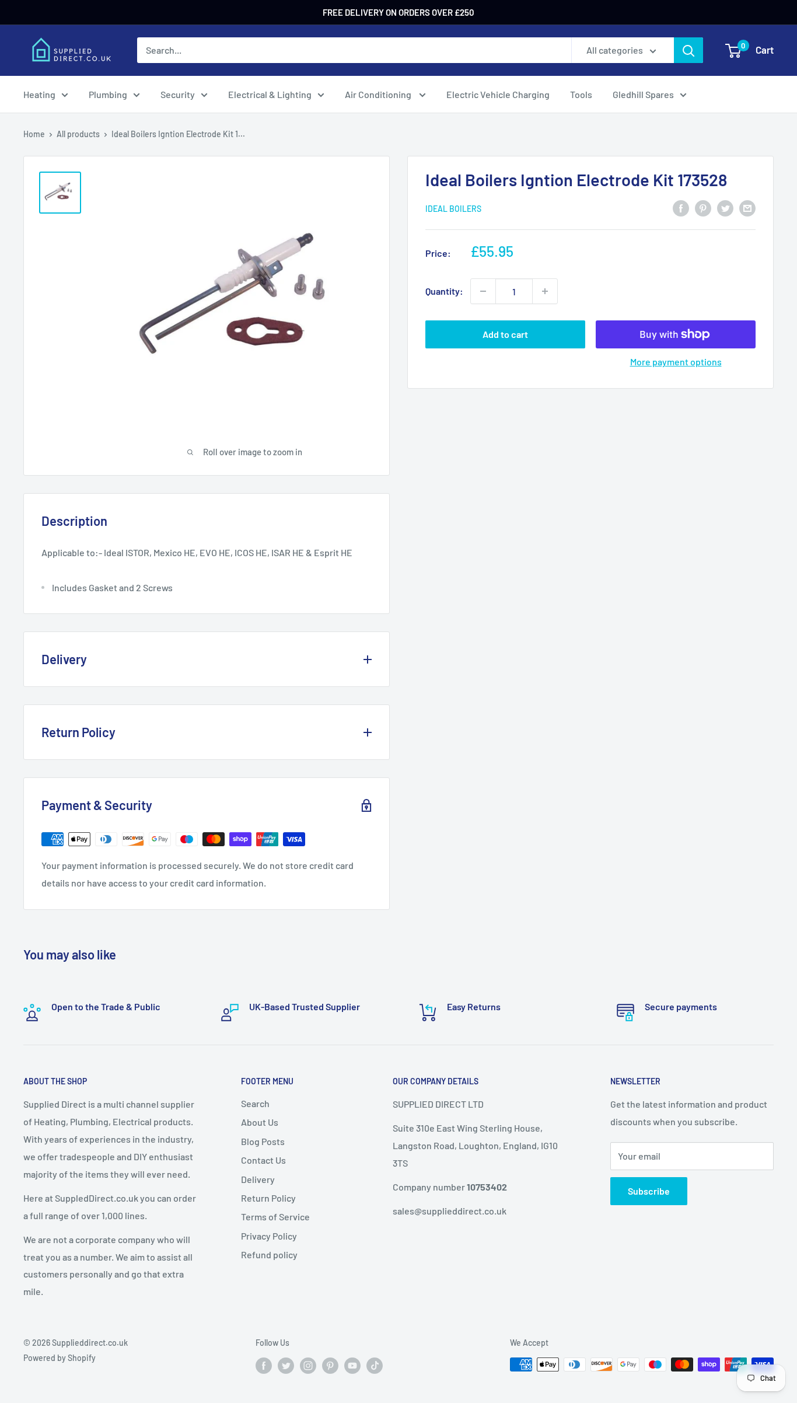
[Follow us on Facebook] (264, 1365)
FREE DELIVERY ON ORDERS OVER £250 (398, 12)
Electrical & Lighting (270, 94)
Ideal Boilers (453, 209)
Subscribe (649, 1190)
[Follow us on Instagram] (308, 1365)
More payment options (676, 361)
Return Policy (268, 1197)
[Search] (688, 50)
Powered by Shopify (59, 1358)
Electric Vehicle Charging (498, 94)
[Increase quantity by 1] (545, 291)
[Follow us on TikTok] (374, 1365)
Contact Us (263, 1159)
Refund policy (269, 1254)
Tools (581, 94)
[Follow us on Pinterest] (330, 1365)
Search (255, 1103)
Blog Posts (263, 1141)
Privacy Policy (269, 1235)
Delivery (258, 1179)
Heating (39, 94)
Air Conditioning (379, 94)
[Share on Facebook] (681, 207)
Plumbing (108, 94)
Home (34, 134)
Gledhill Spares (643, 94)
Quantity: (444, 290)
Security (177, 94)
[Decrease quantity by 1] (483, 291)
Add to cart (505, 334)
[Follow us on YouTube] (352, 1365)
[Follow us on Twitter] (286, 1365)
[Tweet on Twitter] (725, 207)
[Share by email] (747, 207)
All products (78, 134)
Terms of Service (275, 1216)
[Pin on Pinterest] (703, 207)
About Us (259, 1122)
